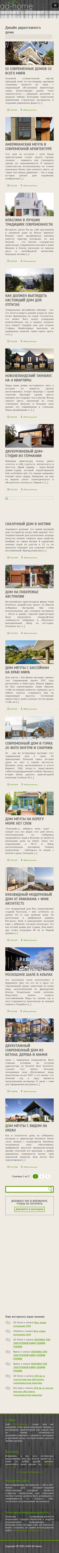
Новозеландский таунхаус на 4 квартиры (28, 377)
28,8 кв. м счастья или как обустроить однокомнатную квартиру (29, 1379)
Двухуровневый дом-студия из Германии (24, 453)
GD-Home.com (21, 1424)
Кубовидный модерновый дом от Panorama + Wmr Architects (28, 899)
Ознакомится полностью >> (28, 1530)
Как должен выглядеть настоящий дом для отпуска (26, 300)
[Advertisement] (28, 1265)
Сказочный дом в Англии (28, 524)
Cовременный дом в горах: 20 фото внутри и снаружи (29, 745)
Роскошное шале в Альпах (28, 974)
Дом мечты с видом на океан (26, 1127)
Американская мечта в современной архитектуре (28, 146)
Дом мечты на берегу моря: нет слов (24, 821)
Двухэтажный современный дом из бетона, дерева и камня (26, 1050)
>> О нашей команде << (29, 1472)
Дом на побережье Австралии (21, 594)
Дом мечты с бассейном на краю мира (27, 669)
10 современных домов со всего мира (28, 70)
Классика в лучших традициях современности (29, 222)
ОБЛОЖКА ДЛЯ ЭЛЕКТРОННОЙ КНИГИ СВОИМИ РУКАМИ (31, 1343)
